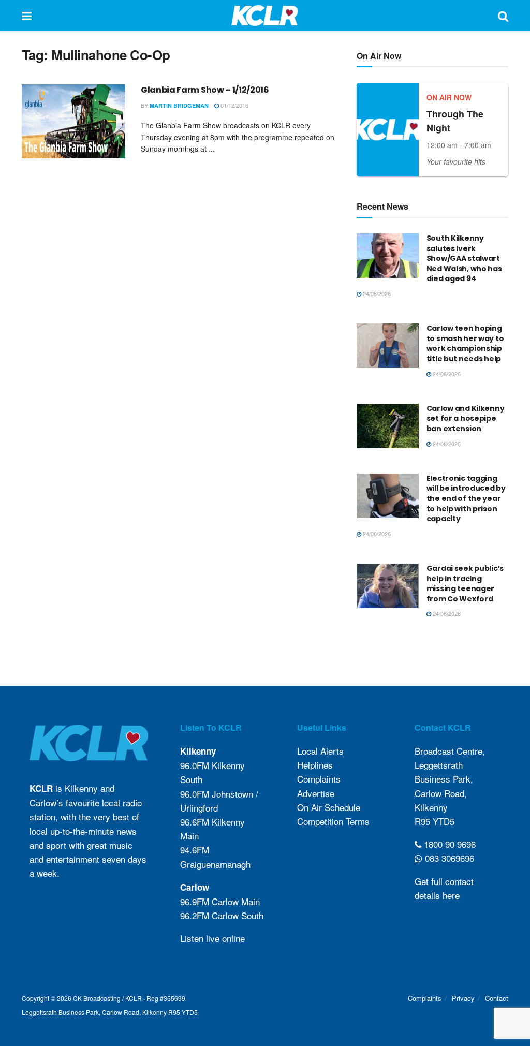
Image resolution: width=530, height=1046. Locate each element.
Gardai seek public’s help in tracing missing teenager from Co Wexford (465, 583)
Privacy (463, 998)
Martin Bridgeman (179, 105)
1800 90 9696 (448, 843)
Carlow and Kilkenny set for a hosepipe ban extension (465, 418)
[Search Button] (503, 15)
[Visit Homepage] (264, 15)
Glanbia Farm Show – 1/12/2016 (205, 90)
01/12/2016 (233, 105)
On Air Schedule (328, 807)
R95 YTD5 (434, 821)
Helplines (315, 764)
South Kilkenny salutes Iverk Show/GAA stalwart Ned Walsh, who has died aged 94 (464, 258)
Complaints (319, 778)
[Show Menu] (27, 15)
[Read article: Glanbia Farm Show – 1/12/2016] (73, 121)
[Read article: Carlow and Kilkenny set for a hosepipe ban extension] (388, 426)
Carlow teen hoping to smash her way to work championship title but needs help (465, 343)
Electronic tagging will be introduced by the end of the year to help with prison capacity (466, 498)
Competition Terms (333, 821)
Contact (496, 998)
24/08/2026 (376, 293)
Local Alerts (320, 750)
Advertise (315, 793)
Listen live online (212, 938)
